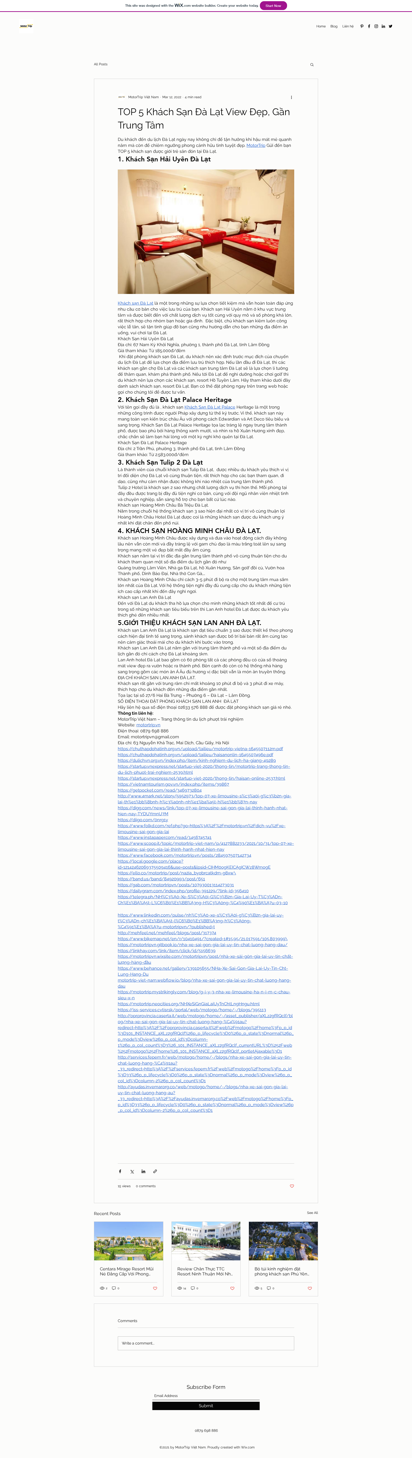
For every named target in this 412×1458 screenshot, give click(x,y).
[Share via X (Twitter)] (131, 1171)
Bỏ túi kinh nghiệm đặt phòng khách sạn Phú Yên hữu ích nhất (281, 1271)
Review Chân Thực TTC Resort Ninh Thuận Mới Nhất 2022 (206, 1271)
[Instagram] (376, 26)
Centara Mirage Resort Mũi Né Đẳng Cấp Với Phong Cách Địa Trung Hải (127, 1271)
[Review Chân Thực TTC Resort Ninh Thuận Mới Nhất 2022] (206, 1241)
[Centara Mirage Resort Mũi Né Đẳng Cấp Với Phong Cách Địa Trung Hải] (128, 1241)
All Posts (101, 64)
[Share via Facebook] (120, 1171)
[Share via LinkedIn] (143, 1171)
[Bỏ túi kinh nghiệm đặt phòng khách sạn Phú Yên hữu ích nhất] (283, 1241)
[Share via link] (155, 1171)
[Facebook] (369, 26)
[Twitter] (390, 26)
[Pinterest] (362, 26)
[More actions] (291, 97)
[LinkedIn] (383, 26)
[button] (312, 64)
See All (312, 1213)
